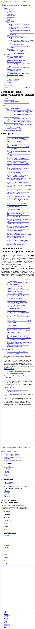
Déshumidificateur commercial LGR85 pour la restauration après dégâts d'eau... (19, 244)
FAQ (5, 83)
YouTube (6, 557)
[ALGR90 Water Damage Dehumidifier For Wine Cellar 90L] (19, 295)
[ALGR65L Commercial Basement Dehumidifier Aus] (19, 281)
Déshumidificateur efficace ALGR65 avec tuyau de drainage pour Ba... (18, 200)
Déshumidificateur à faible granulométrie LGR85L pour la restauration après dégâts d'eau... (18, 164)
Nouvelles (6, 78)
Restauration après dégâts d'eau (15, 75)
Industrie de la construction (14, 57)
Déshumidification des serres (14, 64)
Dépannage (10, 82)
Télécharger (10, 12)
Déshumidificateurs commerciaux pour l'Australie (16, 103)
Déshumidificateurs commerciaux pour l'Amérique (20, 110)
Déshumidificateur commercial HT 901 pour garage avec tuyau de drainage (18, 140)
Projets (5, 76)
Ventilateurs (10, 49)
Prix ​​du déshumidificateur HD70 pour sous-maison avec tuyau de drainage (18, 193)
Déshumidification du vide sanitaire (16, 59)
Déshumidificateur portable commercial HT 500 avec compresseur (18, 324)
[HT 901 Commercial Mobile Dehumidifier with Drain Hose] (19, 329)
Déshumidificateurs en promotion (15, 53)
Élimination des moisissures (14, 69)
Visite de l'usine (11, 15)
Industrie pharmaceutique (13, 70)
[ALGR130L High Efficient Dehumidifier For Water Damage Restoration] (19, 313)
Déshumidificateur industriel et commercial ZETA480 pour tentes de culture (18, 215)
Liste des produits (11, 17)
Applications (7, 54)
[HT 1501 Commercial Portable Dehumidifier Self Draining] (19, 343)
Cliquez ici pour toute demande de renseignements (13, 507)
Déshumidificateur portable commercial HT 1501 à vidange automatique (18, 345)
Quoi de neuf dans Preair (7, 349)
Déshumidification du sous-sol (15, 56)
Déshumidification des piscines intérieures (18, 67)
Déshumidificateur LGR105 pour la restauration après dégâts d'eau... (16, 236)
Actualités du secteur (12, 80)
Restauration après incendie (14, 62)
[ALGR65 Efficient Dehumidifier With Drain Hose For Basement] (19, 288)
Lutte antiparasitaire (12, 72)
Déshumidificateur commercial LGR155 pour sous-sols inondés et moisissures (19, 229)
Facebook (6, 545)
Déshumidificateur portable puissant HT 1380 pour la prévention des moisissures (19, 338)
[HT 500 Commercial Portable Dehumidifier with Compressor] (19, 322)
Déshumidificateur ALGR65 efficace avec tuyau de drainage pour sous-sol (18, 290)
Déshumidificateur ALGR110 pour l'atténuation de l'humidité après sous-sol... (18, 208)
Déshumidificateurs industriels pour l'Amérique (19, 118)
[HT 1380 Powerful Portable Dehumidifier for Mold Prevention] (19, 336)
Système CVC (11, 66)
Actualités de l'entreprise (13, 79)
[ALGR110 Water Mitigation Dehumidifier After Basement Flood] (19, 304)
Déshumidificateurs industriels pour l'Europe (21, 40)
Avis (8, 18)
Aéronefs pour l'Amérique (17, 50)
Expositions (10, 14)
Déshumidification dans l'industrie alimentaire (19, 63)
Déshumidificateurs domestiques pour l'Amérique (19, 124)
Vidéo (8, 20)
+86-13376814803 (13, 1)
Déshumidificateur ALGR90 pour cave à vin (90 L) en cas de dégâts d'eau (18, 178)
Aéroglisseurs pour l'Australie (18, 51)
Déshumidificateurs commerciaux (15, 23)
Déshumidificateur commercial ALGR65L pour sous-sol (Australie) (18, 283)
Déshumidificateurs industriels (15, 36)
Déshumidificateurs (9, 21)
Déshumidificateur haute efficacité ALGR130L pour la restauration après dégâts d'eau (18, 317)
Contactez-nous (8, 85)
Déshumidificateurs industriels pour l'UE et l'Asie (19, 121)
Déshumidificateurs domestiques (15, 44)
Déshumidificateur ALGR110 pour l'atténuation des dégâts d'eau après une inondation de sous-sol (17, 307)
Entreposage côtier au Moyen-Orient (16, 60)
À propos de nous (8, 10)
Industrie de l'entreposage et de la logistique (18, 73)
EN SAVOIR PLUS (9, 369)
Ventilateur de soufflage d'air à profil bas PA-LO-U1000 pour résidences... (18, 171)
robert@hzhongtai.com (10, 482)
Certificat (9, 11)
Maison (6, 8)
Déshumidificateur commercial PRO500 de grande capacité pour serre (18, 222)
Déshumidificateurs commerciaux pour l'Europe (19, 112)
